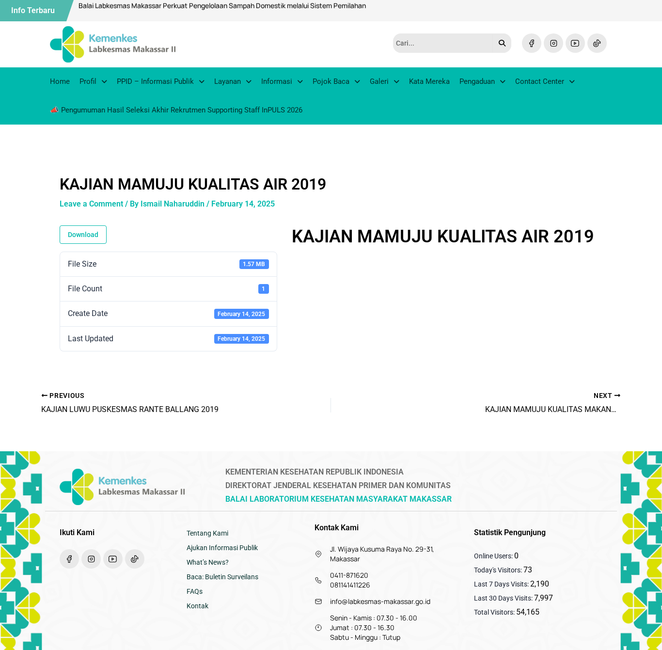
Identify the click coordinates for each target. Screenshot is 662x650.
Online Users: (494, 556)
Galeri (379, 81)
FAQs (195, 591)
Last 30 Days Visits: (504, 598)
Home (60, 81)
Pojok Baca (331, 81)
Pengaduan (477, 81)
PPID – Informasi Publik (155, 81)
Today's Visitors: (498, 570)
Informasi (276, 81)
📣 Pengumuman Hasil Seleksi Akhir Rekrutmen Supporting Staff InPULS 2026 (176, 110)
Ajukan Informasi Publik (222, 548)
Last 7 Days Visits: (502, 584)
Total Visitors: (495, 612)
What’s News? (208, 562)
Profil (87, 81)
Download (83, 234)
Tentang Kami (207, 533)
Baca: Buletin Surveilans (222, 577)
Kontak (197, 606)
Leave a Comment (91, 203)
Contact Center (539, 81)
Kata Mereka (429, 81)
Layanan (227, 81)
